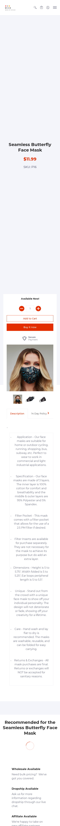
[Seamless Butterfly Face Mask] (30, 368)
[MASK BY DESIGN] (12, 7)
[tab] (17, 414)
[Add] (38, 308)
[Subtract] (21, 308)
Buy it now (30, 327)
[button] (35, 7)
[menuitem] (35, 7)
